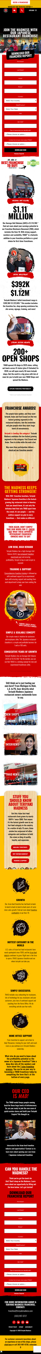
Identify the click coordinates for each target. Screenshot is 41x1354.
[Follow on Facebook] (14, 1322)
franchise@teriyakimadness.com (20, 1310)
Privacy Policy (13, 1327)
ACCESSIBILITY (28, 1327)
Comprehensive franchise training (15, 573)
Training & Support (20, 860)
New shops (12, 714)
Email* (21, 78)
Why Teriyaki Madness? (20, 854)
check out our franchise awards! (21, 450)
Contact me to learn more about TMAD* (20, 140)
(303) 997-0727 (20, 1315)
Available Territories (20, 847)
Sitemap (21, 1327)
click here (8, 1344)
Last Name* (20, 70)
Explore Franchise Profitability (20, 388)
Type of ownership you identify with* (20, 130)
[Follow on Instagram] (22, 1322)
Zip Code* (20, 122)
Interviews (12, 744)
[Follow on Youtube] (27, 1322)
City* (20, 113)
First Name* (20, 61)
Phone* (20, 87)
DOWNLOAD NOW (20, 150)
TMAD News (12, 774)
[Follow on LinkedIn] (18, 1322)
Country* (20, 96)
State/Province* (20, 105)
